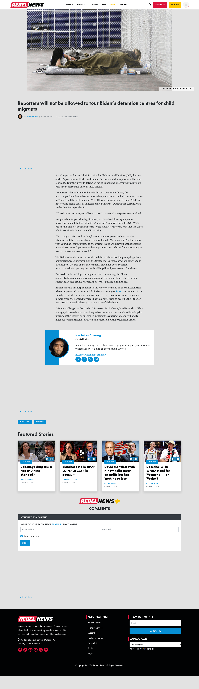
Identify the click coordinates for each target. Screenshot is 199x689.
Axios (118, 291)
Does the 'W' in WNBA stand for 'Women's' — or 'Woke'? (158, 472)
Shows (81, 4)
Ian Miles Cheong (31, 116)
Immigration (25, 422)
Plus (112, 4)
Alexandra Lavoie (69, 480)
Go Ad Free (26, 168)
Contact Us (93, 643)
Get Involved (98, 4)
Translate (150, 648)
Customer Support (96, 638)
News (69, 4)
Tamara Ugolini (26, 480)
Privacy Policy (94, 622)
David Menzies (152, 483)
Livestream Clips (110, 483)
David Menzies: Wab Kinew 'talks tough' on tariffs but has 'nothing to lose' (119, 472)
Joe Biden (40, 422)
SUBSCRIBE (57, 524)
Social (90, 648)
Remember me (31, 536)
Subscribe (92, 632)
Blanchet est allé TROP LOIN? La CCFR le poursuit (78, 471)
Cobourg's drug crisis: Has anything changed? (36, 471)
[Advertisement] (99, 148)
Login (90, 653)
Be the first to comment (68, 116)
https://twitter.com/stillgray (90, 354)
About (123, 4)
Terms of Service (95, 627)
